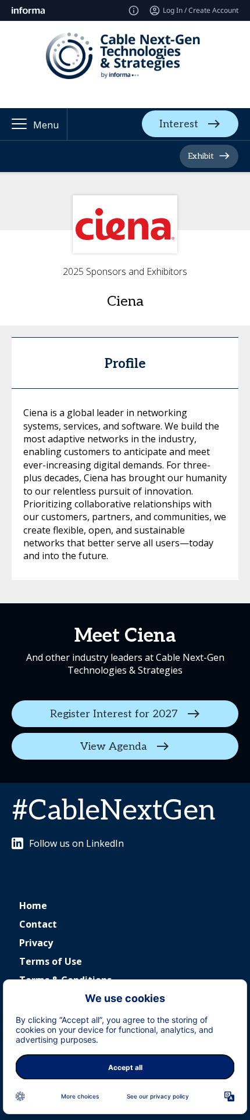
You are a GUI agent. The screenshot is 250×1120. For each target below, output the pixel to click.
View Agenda (113, 746)
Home (33, 905)
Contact (38, 924)
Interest (178, 124)
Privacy (36, 942)
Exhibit (201, 156)
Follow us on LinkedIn (76, 843)
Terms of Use (50, 961)
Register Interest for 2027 (114, 713)
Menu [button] (46, 125)
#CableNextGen (113, 811)
